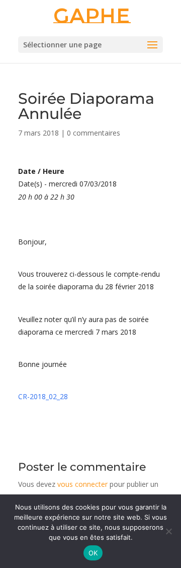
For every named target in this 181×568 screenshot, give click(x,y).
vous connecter (82, 484)
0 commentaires (93, 133)
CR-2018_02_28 (43, 396)
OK (93, 553)
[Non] (168, 531)
